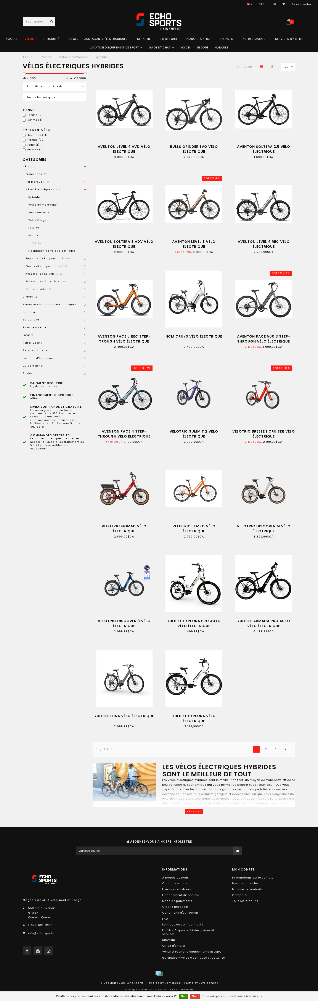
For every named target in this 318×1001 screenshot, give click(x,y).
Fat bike (35, 149)
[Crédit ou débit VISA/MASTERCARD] (159, 973)
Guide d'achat (160, 47)
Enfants (226, 39)
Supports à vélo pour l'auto (48, 258)
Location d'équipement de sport (114, 47)
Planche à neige (198, 39)
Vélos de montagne (42, 204)
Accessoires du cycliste (46, 281)
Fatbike (33, 227)
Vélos (29, 39)
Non (195, 996)
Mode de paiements (177, 901)
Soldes (185, 47)
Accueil (12, 39)
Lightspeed (173, 983)
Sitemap (168, 940)
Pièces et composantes (46, 266)
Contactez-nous (174, 883)
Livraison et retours (176, 889)
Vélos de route (39, 212)
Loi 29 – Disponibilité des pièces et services (188, 932)
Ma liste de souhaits (247, 889)
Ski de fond (168, 39)
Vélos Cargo (37, 220)
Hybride (36, 140)
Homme (35, 115)
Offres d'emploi (173, 946)
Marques (222, 47)
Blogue (203, 47)
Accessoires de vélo (44, 273)
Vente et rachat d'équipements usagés (192, 951)
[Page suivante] (285, 749)
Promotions (36, 174)
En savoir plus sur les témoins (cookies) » (232, 996)
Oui (183, 996)
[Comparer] (274, 4)
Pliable (33, 235)
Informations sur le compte (252, 877)
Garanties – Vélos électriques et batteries (193, 957)
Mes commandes (245, 883)
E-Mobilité (51, 39)
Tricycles (34, 243)
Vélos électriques (43, 189)
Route (33, 144)
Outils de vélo (39, 289)
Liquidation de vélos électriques (51, 251)
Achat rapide (126, 145)
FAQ (165, 919)
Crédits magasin (175, 907)
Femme (34, 120)
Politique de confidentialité (182, 924)
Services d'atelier (289, 39)
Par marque (37, 181)
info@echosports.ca (43, 933)
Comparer (239, 895)
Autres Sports (254, 39)
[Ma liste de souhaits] (284, 4)
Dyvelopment (208, 983)
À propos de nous (175, 877)
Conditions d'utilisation (180, 912)
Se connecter (302, 4)
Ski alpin (143, 39)
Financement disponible (180, 895)
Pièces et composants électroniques (98, 39)
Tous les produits (245, 901)
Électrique (37, 135)
